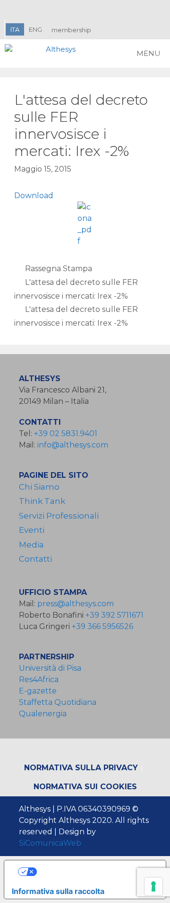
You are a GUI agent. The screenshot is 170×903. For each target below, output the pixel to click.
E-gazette (38, 690)
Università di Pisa (50, 668)
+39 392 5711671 (114, 615)
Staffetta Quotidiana (57, 702)
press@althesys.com (75, 603)
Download (33, 195)
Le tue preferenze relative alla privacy (94, 871)
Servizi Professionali (59, 515)
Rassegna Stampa (58, 268)
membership (71, 30)
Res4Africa (40, 679)
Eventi (31, 530)
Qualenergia (43, 713)
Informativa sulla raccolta (58, 891)
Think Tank (42, 501)
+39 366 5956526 (102, 626)
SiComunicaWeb (50, 843)
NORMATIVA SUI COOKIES (85, 786)
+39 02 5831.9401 (65, 433)
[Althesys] (42, 53)
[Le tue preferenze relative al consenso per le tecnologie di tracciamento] (153, 886)
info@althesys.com (72, 444)
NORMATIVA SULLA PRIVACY (81, 767)
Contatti (35, 559)
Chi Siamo (39, 487)
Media (31, 544)
